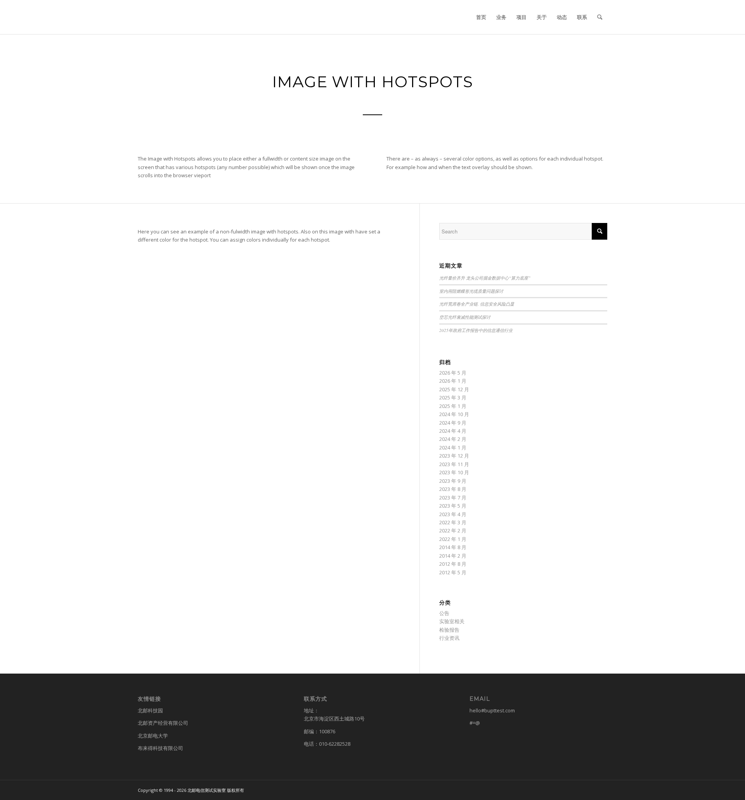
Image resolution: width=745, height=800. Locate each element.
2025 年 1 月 (452, 406)
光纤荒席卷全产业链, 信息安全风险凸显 (476, 304)
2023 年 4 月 (452, 514)
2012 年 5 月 (452, 572)
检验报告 (449, 629)
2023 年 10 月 (454, 472)
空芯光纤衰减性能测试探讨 (464, 317)
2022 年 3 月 (452, 522)
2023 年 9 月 (452, 480)
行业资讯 (449, 637)
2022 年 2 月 (452, 530)
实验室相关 (451, 621)
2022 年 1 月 (452, 539)
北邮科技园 (150, 710)
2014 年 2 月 (452, 555)
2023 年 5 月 (452, 505)
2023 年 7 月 (452, 497)
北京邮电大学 (153, 735)
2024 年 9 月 (452, 422)
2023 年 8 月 (452, 489)
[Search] (599, 17)
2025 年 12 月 (454, 389)
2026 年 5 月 (452, 372)
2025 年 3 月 (452, 397)
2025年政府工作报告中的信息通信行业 (476, 330)
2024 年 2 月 (452, 438)
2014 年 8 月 (452, 547)
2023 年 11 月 (454, 464)
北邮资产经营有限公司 (163, 722)
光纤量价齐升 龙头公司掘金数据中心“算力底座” (484, 278)
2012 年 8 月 (452, 563)
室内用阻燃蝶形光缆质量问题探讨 (471, 291)
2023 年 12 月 (454, 455)
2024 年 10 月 (454, 414)
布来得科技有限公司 (160, 748)
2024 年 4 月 (452, 430)
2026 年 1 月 (452, 380)
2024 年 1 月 (452, 447)
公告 (444, 613)
